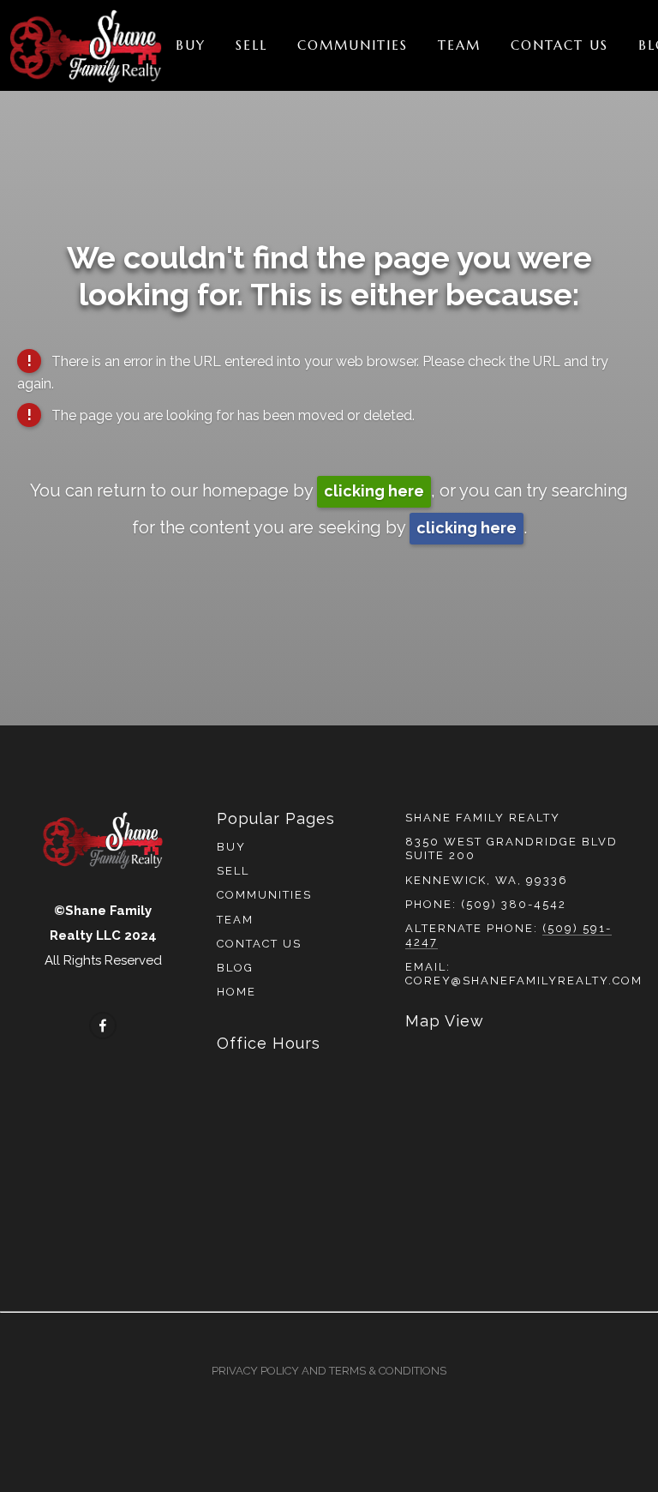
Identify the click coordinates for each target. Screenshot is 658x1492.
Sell (251, 45)
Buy (191, 45)
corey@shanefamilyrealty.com (524, 980)
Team (459, 45)
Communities (352, 45)
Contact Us (559, 45)
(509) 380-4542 (513, 904)
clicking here (374, 491)
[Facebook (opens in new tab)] (103, 1025)
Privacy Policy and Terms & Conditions (329, 1370)
